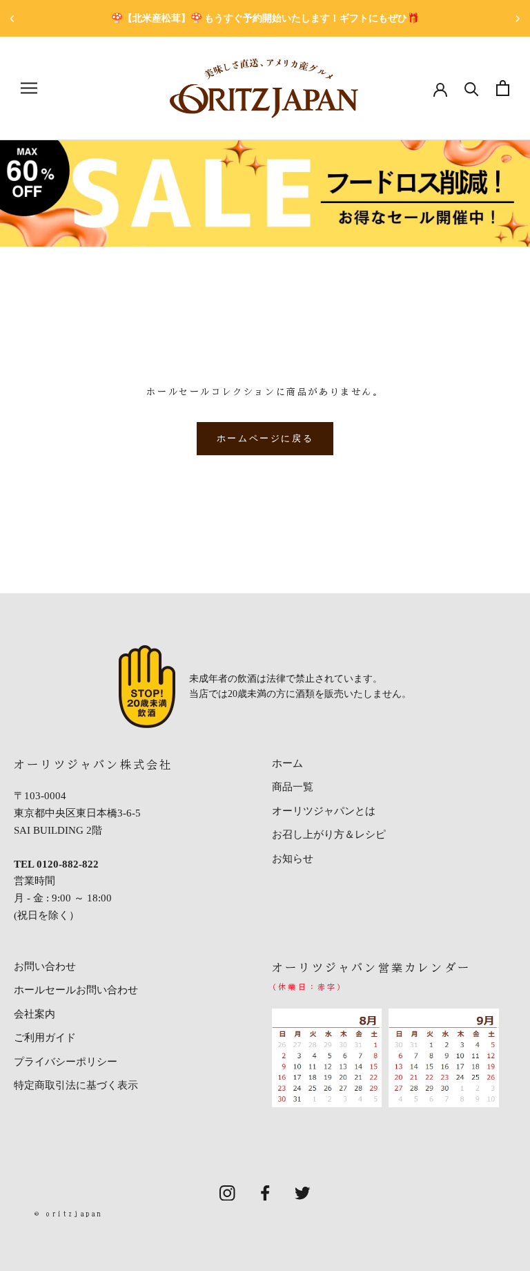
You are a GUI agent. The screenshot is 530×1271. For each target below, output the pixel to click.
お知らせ (292, 858)
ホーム (287, 763)
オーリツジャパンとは (323, 810)
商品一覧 (292, 786)
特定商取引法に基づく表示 (76, 1085)
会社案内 (34, 1014)
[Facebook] (265, 1192)
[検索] (471, 88)
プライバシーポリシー (65, 1061)
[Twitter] (303, 1192)
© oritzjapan (68, 1213)
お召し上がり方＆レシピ (329, 834)
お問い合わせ (45, 966)
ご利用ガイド (45, 1037)
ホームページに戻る (265, 438)
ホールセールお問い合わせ (76, 989)
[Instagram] (227, 1192)
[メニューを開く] (29, 88)
